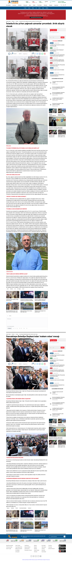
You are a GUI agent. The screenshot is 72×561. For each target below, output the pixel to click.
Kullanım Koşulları (43, 559)
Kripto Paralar (63, 540)
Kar (15, 288)
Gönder (9, 328)
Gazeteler (56, 5)
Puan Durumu (36, 540)
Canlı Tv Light (8, 548)
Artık (7, 288)
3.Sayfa (17, 21)
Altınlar (35, 545)
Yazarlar (50, 5)
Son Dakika (8, 5)
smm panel (17, 551)
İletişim (27, 559)
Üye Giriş (50, 545)
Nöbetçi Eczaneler (18, 548)
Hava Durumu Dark (9, 545)
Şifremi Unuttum (51, 548)
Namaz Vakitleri (14, 540)
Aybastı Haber (8, 21)
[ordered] (20, 328)
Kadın (34, 5)
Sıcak (23, 288)
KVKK (39, 559)
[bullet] (21, 328)
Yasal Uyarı (48, 559)
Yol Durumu (55, 540)
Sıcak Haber (44, 551)
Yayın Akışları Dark (18, 547)
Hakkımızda (24, 559)
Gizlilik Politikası (31, 559)
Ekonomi (25, 5)
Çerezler (36, 559)
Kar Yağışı (19, 288)
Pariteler (49, 540)
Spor (30, 5)
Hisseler (42, 540)
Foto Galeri (39, 5)
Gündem (19, 5)
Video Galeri (44, 547)
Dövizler (35, 547)
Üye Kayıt (50, 547)
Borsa (7, 540)
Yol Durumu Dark (9, 547)
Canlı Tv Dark (17, 545)
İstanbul (11, 288)
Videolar (45, 5)
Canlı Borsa (27, 545)
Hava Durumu (28, 540)
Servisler (14, 5)
